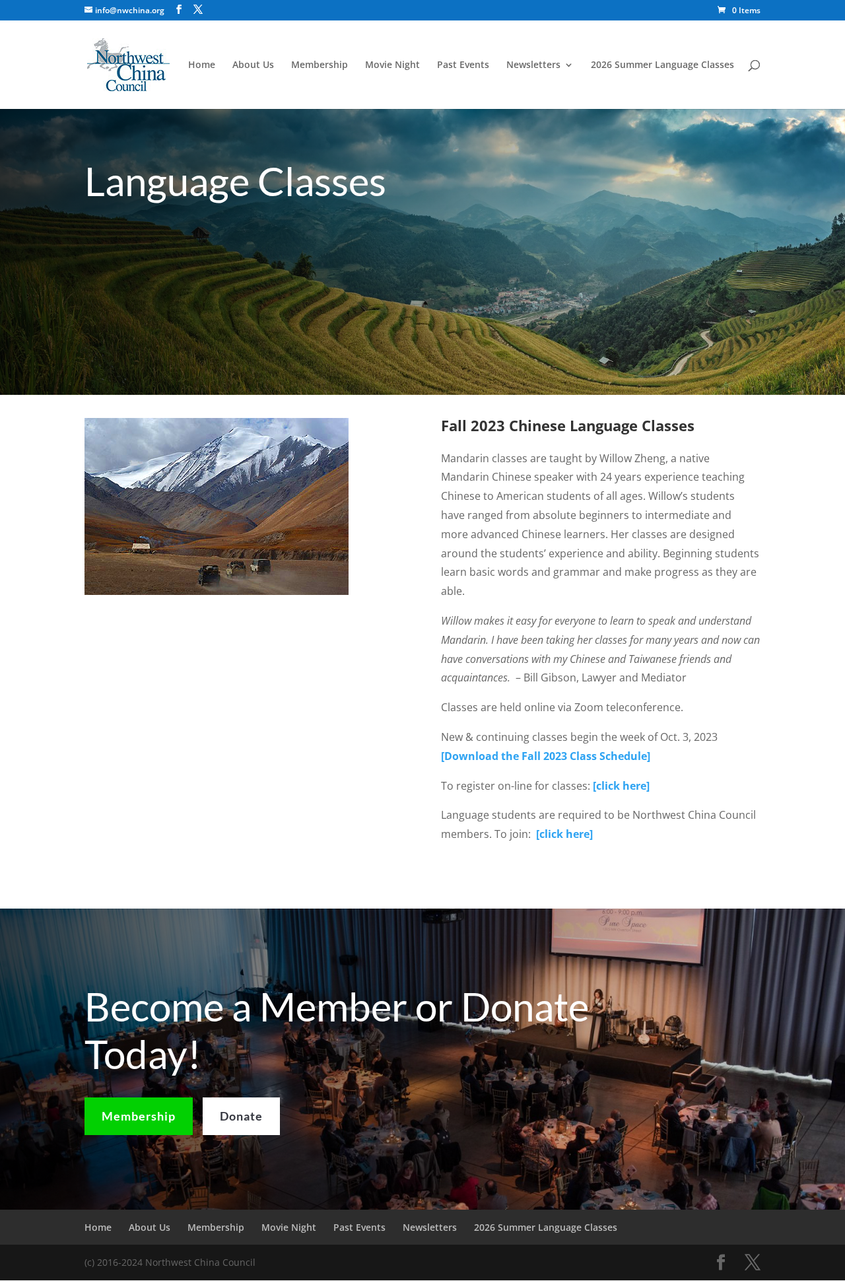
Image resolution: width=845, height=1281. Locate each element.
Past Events (463, 65)
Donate (241, 1116)
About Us (253, 65)
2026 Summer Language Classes (662, 65)
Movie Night (392, 65)
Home (201, 65)
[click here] (564, 834)
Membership (319, 65)
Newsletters (533, 65)
